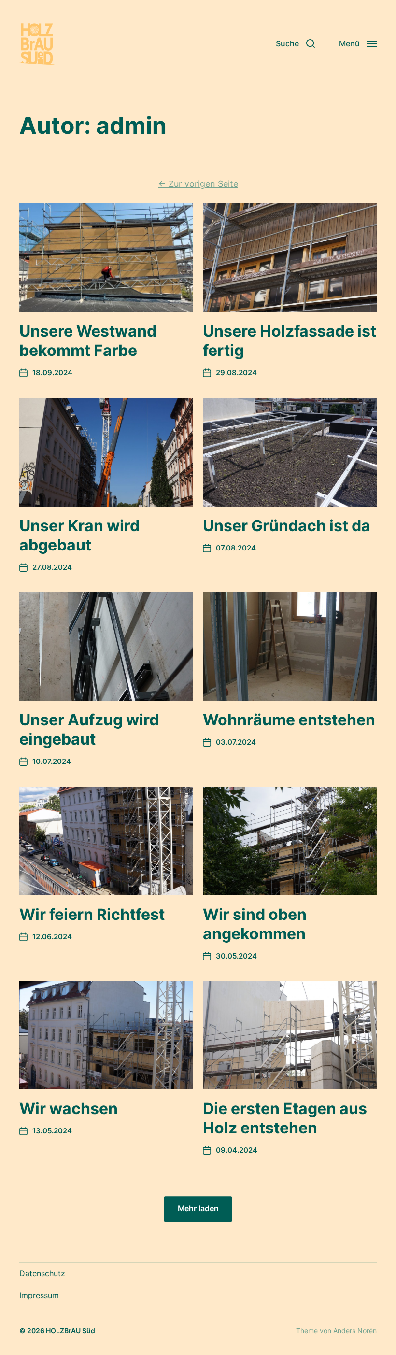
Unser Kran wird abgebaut (79, 535)
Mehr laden (198, 1209)
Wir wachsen (68, 1108)
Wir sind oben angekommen (255, 924)
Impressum (39, 1295)
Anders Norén (355, 1331)
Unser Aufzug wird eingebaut (89, 729)
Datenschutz (42, 1273)
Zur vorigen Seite (198, 184)
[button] (295, 43)
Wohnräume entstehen (289, 719)
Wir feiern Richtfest (92, 914)
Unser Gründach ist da (286, 525)
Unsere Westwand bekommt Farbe (87, 341)
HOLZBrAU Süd (70, 1331)
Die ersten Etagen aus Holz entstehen (285, 1118)
